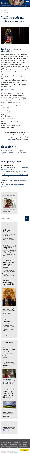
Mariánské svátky (23, 446)
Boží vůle (23, 151)
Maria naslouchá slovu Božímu (11, 173)
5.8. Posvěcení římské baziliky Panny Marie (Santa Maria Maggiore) (8, 264)
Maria (13, 152)
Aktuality (5, 225)
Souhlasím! (24, 450)
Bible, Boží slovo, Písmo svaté (12, 151)
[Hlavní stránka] (2, 12)
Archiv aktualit (5, 335)
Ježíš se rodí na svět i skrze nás (11, 179)
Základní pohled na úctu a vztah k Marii (10, 442)
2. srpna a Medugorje (6, 320)
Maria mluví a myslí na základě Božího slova (15, 171)
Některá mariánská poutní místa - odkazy (8, 349)
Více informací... (16, 452)
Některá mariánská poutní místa (9, 447)
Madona (10, 444)
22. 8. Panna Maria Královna (8, 231)
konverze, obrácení (6, 152)
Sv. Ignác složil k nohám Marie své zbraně (8, 364)
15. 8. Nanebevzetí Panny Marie (9, 247)
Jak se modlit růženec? (12, 446)
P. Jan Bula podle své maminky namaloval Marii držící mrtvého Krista (8, 393)
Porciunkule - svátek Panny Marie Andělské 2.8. (8, 283)
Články (5, 12)
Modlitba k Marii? (17, 444)
